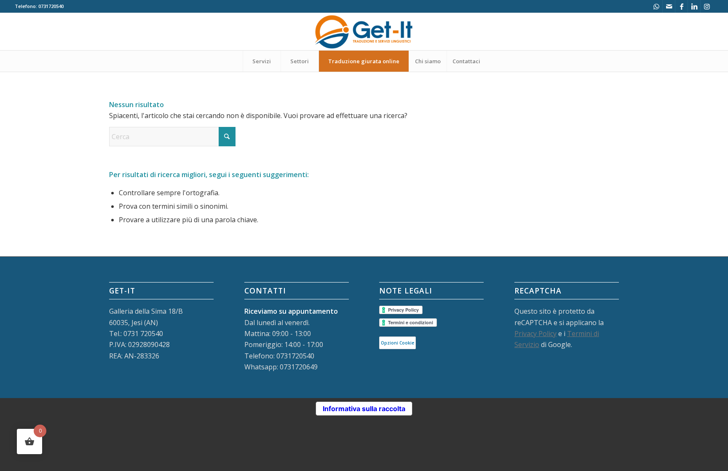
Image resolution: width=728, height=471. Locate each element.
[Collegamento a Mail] (669, 6)
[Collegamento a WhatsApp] (656, 6)
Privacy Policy (535, 333)
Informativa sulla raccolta (364, 408)
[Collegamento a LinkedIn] (694, 6)
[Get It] (364, 31)
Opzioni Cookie (397, 343)
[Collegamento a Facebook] (681, 6)
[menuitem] (262, 61)
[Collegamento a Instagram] (707, 6)
